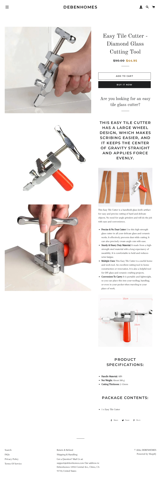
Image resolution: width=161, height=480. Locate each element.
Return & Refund (65, 450)
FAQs (7, 454)
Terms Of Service (13, 463)
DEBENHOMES (80, 7)
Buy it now (124, 84)
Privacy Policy (12, 459)
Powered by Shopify (146, 453)
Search (8, 450)
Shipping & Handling (67, 454)
